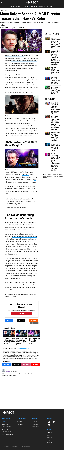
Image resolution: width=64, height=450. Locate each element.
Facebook (25, 172)
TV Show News (6, 426)
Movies (18, 6)
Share (9, 320)
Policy (48, 440)
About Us (49, 432)
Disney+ (56, 176)
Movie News (5, 424)
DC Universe (34, 6)
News (26, 6)
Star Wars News (6, 431)
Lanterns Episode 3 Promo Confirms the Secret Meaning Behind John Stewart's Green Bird (55, 42)
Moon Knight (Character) (52, 175)
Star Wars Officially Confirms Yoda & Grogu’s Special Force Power (55, 71)
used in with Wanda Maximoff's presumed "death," (21, 260)
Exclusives (35, 424)
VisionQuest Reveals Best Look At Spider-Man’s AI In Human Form (55, 81)
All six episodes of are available (20, 294)
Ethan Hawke (25, 118)
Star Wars (42, 6)
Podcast (34, 421)
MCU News (5, 429)
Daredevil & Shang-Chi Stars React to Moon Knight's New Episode (9, 341)
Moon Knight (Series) (52, 174)
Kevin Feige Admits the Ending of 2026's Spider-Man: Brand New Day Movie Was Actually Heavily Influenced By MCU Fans (55, 122)
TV (22, 6)
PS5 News (20, 424)
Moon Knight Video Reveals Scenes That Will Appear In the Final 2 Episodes (21, 342)
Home (1, 10)
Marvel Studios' (14, 55)
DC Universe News (7, 434)
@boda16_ (25, 174)
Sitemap (49, 442)
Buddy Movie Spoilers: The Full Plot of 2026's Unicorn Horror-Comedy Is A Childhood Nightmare (55, 108)
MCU (12, 6)
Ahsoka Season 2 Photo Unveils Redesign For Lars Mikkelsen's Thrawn (56, 147)
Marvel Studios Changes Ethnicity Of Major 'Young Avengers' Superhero (55, 136)
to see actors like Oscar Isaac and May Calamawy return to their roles (21, 87)
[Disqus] (22, 387)
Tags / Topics (35, 426)
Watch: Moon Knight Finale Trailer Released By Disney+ (34, 341)
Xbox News (20, 421)
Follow (8, 364)
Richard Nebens (6, 28)
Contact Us (50, 435)
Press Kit (49, 437)
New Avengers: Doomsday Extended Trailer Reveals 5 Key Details (55, 90)
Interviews (50, 6)
